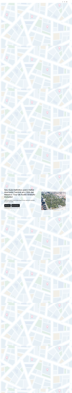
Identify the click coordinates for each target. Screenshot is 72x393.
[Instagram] (65, 2)
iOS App (8, 205)
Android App (16, 205)
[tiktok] (63, 2)
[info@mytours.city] (67, 2)
